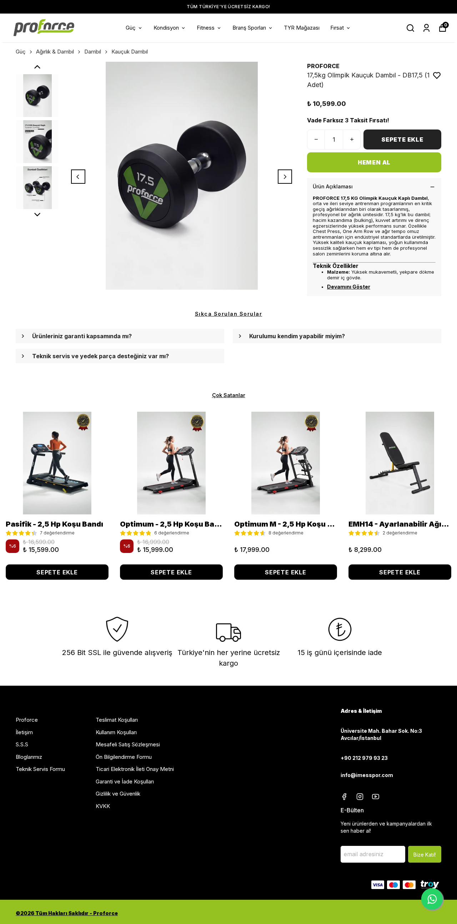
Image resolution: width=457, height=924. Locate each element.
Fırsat (337, 27)
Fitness (206, 27)
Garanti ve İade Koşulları (125, 781)
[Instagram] (359, 796)
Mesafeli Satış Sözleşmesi (128, 744)
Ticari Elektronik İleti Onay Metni (135, 769)
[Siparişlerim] (426, 28)
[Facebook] (344, 796)
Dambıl (92, 51)
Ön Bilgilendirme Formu (124, 756)
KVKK (103, 806)
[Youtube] (375, 796)
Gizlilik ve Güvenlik (118, 793)
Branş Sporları (249, 27)
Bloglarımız (29, 756)
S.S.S (22, 744)
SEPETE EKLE (402, 139)
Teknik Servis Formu (40, 769)
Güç (131, 27)
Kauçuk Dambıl (129, 51)
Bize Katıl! (424, 855)
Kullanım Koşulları (116, 732)
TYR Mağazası (302, 27)
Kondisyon (166, 27)
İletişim (24, 732)
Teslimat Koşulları (117, 719)
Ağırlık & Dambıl (55, 51)
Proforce (27, 719)
